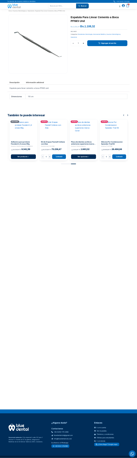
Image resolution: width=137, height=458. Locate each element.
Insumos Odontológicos (20, 11)
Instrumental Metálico (99, 34)
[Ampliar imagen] (64, 18)
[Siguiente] (128, 115)
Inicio (10, 11)
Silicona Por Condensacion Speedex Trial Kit (112, 143)
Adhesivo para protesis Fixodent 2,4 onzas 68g (20, 143)
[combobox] (62, 5)
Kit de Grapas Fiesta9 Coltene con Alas (53, 143)
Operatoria (31, 11)
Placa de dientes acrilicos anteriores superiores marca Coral (82, 143)
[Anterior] (123, 115)
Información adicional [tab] (35, 82)
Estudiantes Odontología (85, 34)
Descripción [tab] (15, 82)
